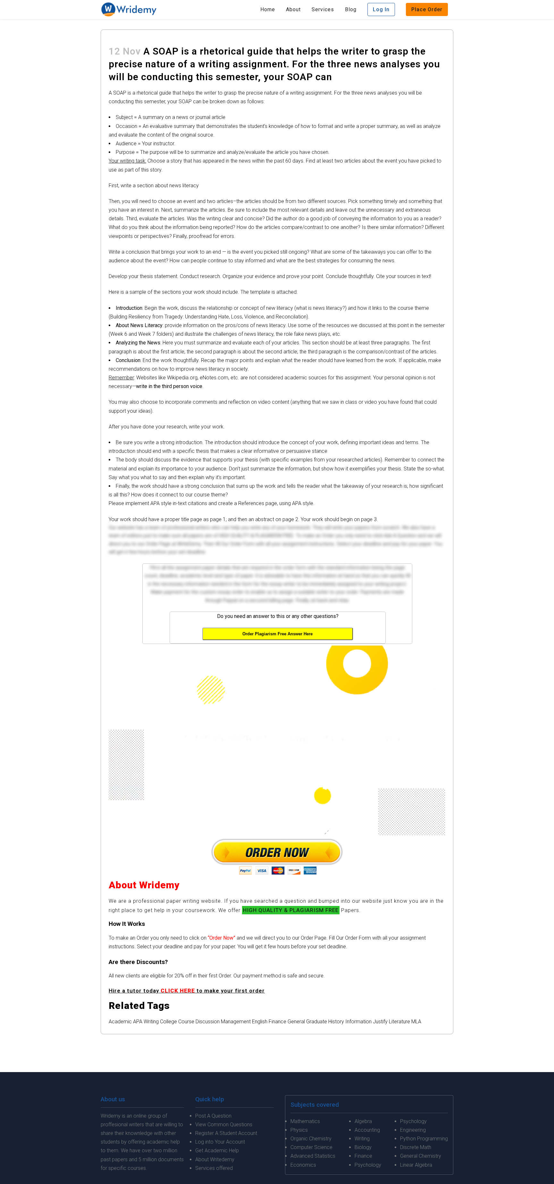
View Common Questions (223, 1124)
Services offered (214, 1168)
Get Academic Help (217, 1150)
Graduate (316, 1022)
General (296, 1022)
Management (236, 1022)
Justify (380, 1022)
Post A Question (213, 1116)
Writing (151, 1022)
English (259, 1022)
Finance (277, 1022)
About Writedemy (214, 1159)
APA (137, 1022)
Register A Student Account (226, 1133)
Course (186, 1022)
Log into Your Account (220, 1142)
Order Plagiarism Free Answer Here (277, 633)
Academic (120, 1022)
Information (358, 1022)
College (168, 1022)
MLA (416, 1022)
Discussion (208, 1022)
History (336, 1022)
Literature (399, 1022)
